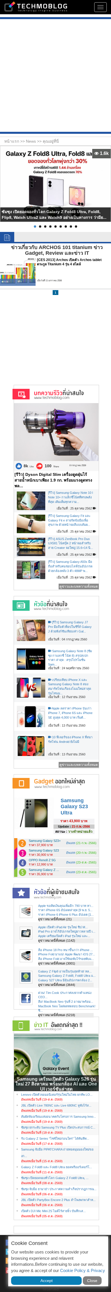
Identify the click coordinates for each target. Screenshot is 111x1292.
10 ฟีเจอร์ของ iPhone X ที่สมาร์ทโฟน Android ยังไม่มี (70, 739)
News (31, 141)
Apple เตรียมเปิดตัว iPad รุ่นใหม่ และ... (64, 936)
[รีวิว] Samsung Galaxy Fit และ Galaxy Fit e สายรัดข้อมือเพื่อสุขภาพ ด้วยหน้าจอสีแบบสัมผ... (69, 520)
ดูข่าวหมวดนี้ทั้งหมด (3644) (56, 984)
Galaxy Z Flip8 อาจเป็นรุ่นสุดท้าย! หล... (65, 971)
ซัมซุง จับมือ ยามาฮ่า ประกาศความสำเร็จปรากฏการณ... (58, 1189)
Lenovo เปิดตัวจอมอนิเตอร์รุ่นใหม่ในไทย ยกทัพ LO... (56, 1094)
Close (92, 1280)
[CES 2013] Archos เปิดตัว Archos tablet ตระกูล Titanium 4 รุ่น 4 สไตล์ (69, 262)
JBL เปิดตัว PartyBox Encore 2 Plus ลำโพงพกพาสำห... (58, 1200)
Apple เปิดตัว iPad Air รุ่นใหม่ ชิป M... (63, 927)
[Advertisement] (55, 76)
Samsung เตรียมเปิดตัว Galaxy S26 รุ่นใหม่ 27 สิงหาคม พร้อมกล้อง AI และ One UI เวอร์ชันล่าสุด (56, 1084)
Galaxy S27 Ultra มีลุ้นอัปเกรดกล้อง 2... (65, 980)
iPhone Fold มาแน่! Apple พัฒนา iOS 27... (66, 954)
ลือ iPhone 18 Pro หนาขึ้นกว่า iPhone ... (65, 950)
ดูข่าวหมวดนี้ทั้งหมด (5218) (56, 1015)
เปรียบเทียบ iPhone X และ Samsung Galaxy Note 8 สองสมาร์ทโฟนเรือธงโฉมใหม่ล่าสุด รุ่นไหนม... (69, 686)
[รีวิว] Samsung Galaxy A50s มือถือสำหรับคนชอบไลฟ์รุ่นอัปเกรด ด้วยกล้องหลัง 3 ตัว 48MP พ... (70, 566)
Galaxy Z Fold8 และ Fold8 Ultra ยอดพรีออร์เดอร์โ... (56, 1167)
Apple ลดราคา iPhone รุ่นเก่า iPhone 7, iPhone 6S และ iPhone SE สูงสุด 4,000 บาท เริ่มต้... (70, 713)
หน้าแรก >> (15, 141)
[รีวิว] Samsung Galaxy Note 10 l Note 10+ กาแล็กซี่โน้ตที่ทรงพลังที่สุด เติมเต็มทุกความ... (70, 497)
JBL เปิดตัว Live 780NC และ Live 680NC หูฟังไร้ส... (56, 1105)
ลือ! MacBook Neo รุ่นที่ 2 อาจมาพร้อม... (65, 1001)
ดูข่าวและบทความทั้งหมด (78, 587)
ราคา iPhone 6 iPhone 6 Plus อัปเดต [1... (66, 914)
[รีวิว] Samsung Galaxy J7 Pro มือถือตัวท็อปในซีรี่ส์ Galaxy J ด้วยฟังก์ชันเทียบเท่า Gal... (70, 626)
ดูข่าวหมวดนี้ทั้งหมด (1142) (56, 940)
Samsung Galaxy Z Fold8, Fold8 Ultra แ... (67, 975)
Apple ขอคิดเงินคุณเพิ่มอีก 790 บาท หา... (65, 905)
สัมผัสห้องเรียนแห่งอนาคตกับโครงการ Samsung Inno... (58, 1116)
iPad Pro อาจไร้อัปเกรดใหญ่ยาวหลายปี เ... (66, 931)
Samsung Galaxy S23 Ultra (74, 807)
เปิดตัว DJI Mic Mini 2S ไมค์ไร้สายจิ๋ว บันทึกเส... (53, 1211)
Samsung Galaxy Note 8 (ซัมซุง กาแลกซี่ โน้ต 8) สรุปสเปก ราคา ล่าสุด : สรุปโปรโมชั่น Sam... (70, 657)
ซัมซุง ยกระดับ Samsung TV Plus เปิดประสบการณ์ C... (58, 1127)
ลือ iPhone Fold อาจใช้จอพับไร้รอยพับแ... (66, 959)
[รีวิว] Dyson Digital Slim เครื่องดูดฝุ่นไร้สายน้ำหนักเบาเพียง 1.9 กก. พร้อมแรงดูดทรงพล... (53, 480)
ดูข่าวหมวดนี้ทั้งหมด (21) (55, 919)
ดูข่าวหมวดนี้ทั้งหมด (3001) (56, 963)
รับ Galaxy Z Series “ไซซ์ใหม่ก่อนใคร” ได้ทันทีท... (55, 1138)
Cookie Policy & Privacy (82, 1270)
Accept (46, 1280)
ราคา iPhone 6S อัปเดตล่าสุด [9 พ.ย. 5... (65, 910)
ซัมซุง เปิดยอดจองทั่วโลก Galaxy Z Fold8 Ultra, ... (55, 1178)
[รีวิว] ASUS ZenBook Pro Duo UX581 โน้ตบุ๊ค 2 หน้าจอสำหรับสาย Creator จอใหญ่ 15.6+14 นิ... (70, 543)
